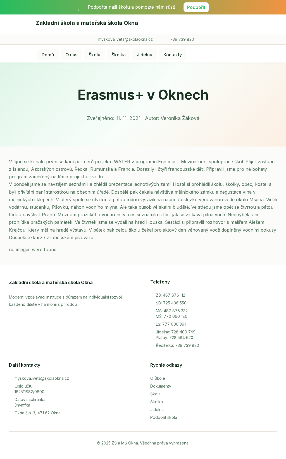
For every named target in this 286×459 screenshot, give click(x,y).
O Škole (157, 378)
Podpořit (196, 7)
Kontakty (172, 54)
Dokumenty (160, 386)
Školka (118, 54)
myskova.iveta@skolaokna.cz (125, 39)
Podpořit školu (163, 417)
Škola (94, 54)
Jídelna (144, 54)
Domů (48, 54)
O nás (71, 54)
